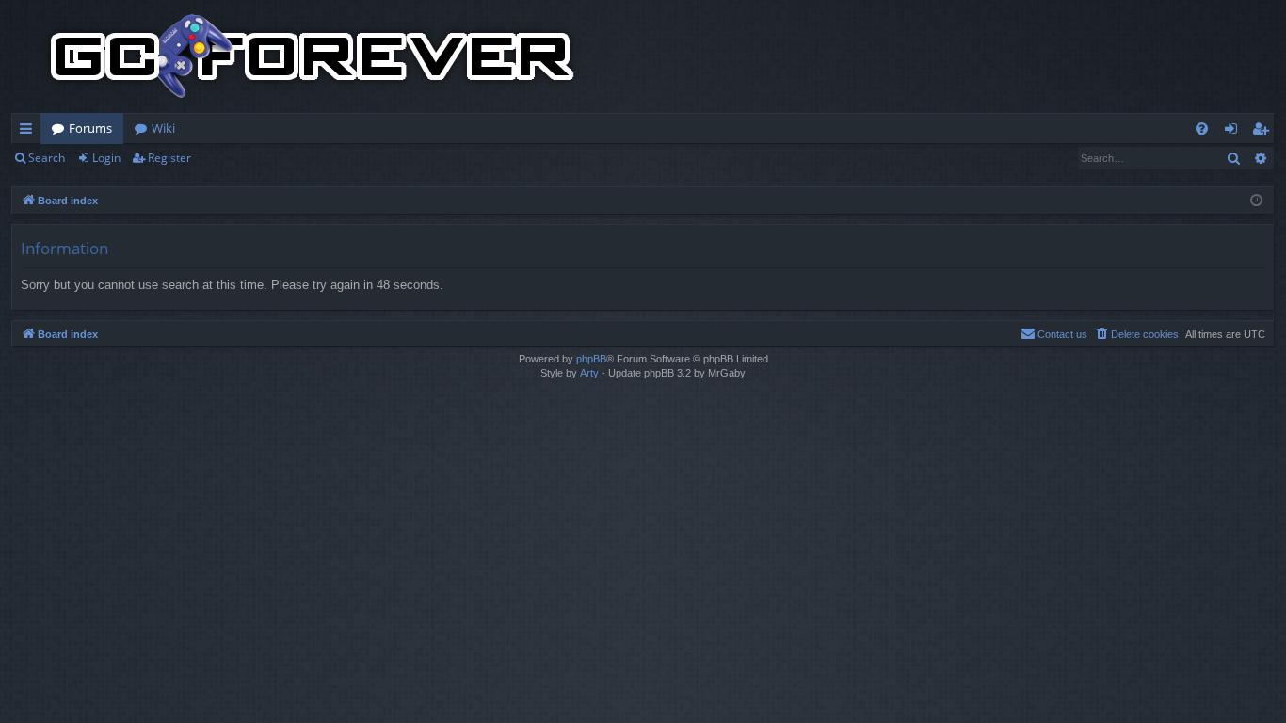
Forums (90, 128)
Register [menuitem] (1264, 132)
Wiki (163, 128)
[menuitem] (1201, 128)
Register (169, 158)
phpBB (591, 358)
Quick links (29, 132)
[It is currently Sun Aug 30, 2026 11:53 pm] (1256, 201)
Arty (589, 372)
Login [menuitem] (1235, 132)
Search (46, 158)
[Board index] (312, 56)
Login (106, 158)
